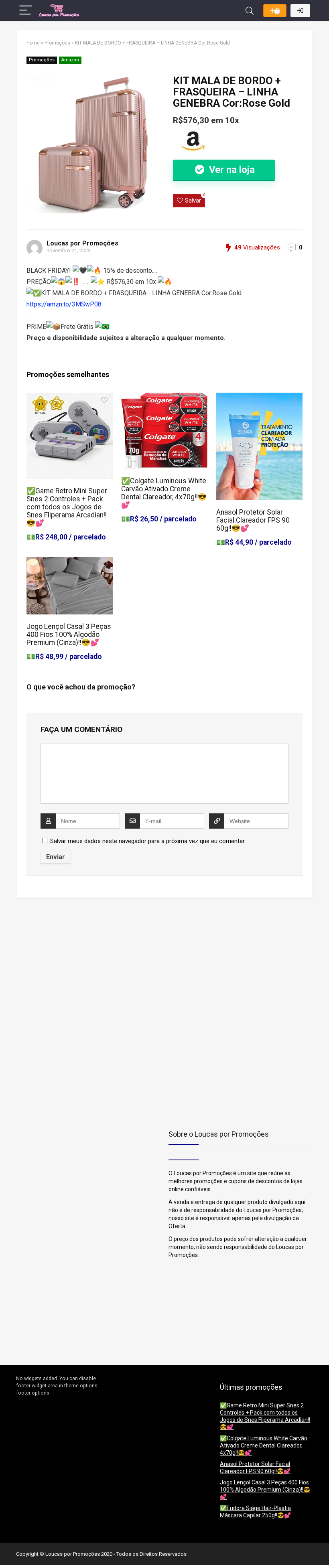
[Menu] (25, 10)
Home (33, 43)
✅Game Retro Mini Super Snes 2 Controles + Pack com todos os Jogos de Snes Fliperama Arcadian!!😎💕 (66, 507)
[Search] (249, 10)
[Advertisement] (66, 960)
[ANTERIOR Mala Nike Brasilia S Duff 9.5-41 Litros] (8, 1545)
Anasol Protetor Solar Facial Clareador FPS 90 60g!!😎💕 (253, 520)
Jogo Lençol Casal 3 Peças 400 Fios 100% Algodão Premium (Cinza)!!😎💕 (68, 634)
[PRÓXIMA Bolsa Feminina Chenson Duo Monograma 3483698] (321, 1545)
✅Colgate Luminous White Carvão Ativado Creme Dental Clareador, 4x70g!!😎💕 (164, 493)
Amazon (70, 60)
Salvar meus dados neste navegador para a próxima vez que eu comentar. (148, 841)
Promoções (57, 43)
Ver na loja (231, 169)
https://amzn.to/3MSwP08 (64, 304)
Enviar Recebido (274, 10)
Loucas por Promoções (82, 243)
